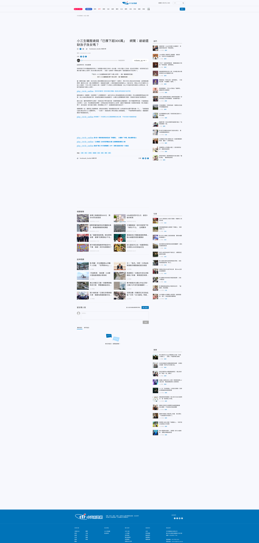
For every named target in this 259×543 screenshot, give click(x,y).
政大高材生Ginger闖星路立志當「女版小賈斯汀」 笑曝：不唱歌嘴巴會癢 (155, 356)
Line (179, 518)
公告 (147, 531)
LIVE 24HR (79, 9)
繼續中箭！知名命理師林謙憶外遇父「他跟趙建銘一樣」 (155, 124)
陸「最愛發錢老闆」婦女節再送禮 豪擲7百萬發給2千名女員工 (83, 238)
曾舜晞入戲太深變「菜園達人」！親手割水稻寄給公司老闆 (155, 424)
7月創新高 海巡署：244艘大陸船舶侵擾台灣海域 (83, 276)
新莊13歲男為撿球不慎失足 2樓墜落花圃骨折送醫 (155, 254)
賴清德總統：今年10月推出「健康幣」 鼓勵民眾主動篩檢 (155, 90)
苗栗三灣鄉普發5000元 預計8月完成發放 (83, 218)
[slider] (99, 60)
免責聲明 (127, 539)
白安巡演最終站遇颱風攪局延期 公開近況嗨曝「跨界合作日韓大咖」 (155, 365)
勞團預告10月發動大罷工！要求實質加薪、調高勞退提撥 (155, 149)
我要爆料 (148, 537)
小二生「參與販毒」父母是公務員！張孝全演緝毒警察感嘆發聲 (155, 390)
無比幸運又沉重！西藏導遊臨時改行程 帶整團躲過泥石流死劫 (83, 286)
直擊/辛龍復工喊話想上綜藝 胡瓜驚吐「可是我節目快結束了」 (155, 415)
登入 (182, 9)
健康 (139, 9)
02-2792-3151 (175, 539)
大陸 (130, 9)
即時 (95, 9)
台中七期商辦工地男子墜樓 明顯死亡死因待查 (155, 220)
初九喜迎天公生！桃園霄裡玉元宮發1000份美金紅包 (120, 248)
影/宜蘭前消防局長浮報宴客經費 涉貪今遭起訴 (155, 279)
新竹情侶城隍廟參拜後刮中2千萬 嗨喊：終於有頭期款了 (83, 248)
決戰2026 (88, 9)
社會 (108, 9)
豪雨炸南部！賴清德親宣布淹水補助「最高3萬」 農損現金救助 (155, 157)
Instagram (177, 518)
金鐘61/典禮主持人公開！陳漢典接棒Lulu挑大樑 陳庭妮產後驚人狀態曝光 (155, 382)
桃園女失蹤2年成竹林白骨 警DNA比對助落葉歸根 (155, 271)
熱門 (99, 9)
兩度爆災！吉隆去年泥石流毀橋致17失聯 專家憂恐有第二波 (120, 276)
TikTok (182, 518)
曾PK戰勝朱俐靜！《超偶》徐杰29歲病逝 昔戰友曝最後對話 (155, 432)
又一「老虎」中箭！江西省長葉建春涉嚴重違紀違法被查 (120, 266)
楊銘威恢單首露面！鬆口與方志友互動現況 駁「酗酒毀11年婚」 (155, 399)
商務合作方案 (128, 541)
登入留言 (145, 307)
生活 (121, 9)
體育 (117, 9)
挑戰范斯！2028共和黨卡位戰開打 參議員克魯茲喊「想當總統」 (155, 48)
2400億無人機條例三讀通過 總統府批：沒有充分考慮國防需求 (155, 56)
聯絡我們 (148, 535)
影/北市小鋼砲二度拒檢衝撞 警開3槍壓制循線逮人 (155, 237)
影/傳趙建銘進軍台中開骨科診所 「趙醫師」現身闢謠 (155, 288)
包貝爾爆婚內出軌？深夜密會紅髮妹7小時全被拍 (155, 115)
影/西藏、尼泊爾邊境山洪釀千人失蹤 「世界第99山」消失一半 (83, 266)
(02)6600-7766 (173, 535)
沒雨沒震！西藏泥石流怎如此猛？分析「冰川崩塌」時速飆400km (120, 296)
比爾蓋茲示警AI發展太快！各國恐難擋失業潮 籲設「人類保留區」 (155, 141)
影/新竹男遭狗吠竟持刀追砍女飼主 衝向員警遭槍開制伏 (155, 132)
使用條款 (127, 535)
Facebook (175, 518)
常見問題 (148, 533)
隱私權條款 (128, 537)
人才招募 (127, 533)
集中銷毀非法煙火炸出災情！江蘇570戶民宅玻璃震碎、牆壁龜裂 (120, 286)
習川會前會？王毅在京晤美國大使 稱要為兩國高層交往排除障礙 (83, 296)
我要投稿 (148, 539)
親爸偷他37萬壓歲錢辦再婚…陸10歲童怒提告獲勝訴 (120, 238)
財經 (144, 9)
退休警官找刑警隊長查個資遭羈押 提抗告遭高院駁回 (155, 246)
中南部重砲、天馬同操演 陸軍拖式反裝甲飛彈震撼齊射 (155, 107)
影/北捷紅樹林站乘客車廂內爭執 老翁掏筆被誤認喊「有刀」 (155, 262)
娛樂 (113, 9)
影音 (135, 9)
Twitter (172, 518)
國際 (126, 9)
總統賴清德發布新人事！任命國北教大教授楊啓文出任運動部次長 (155, 73)
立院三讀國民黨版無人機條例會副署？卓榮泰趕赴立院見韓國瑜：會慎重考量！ (155, 98)
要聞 (104, 9)
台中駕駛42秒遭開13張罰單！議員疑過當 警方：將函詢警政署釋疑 (155, 296)
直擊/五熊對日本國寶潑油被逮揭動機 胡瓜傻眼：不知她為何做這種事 (155, 407)
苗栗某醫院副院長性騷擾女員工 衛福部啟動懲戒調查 (82, 228)
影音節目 (106, 533)
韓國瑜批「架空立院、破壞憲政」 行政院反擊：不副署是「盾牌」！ (155, 82)
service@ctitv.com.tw (177, 541)
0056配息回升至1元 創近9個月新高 (120, 218)
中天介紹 (127, 531)
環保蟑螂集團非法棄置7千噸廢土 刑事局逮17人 (155, 229)
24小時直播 (107, 531)
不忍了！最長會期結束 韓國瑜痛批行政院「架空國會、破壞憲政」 (155, 65)
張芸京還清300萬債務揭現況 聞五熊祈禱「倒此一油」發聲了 (155, 373)
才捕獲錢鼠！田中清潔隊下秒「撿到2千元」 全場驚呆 (120, 228)
